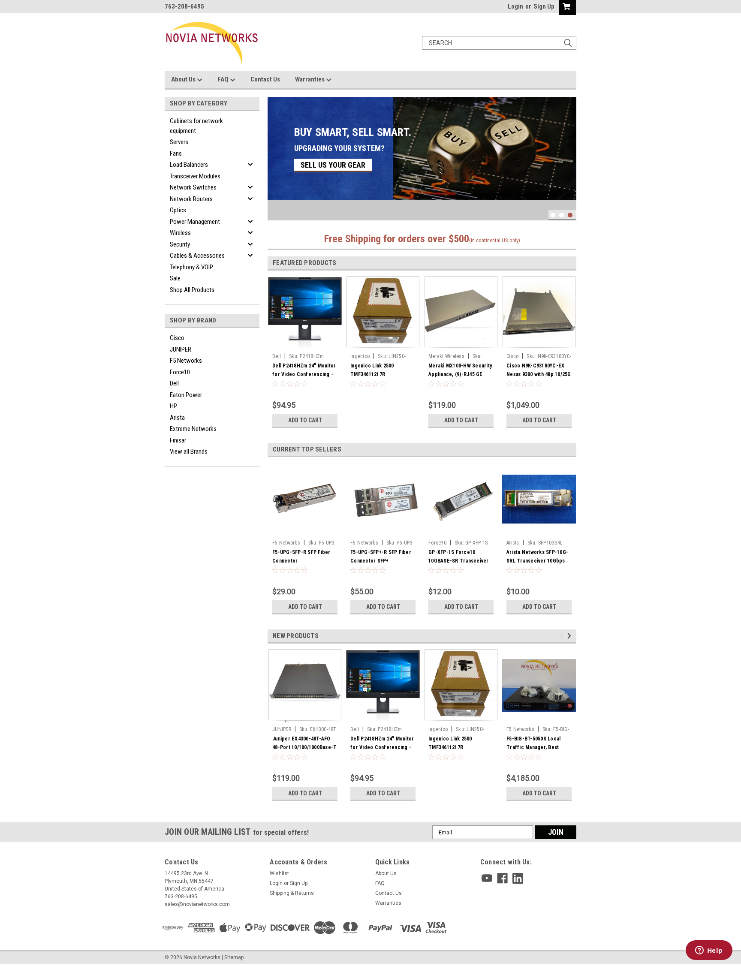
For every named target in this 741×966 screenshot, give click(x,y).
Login (515, 6)
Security (180, 244)
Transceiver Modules (195, 176)
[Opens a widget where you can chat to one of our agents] (708, 951)
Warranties (310, 79)
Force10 (180, 372)
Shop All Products (192, 290)
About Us (184, 79)
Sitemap (234, 957)
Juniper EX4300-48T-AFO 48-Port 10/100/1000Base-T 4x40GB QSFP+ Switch (304, 747)
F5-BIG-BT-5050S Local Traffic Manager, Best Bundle (533, 747)
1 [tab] (553, 215)
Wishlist (279, 873)
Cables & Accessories (197, 255)
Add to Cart (305, 420)
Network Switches (193, 187)
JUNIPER (180, 349)
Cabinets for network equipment (196, 126)
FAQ (223, 79)
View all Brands (189, 451)
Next (567, 152)
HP (173, 406)
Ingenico (360, 356)
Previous (276, 152)
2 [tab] (561, 215)
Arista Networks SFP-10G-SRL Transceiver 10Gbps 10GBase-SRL (537, 560)
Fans (176, 153)
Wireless (180, 233)
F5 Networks (186, 360)
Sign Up (543, 6)
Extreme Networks (193, 429)
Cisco (177, 338)
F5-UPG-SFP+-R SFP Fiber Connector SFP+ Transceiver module (380, 560)
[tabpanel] (422, 148)
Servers (179, 142)
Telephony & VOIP (191, 267)
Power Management (195, 222)
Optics (178, 210)
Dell (174, 383)
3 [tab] (570, 215)
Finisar (178, 440)
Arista (177, 417)
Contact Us (265, 79)
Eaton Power (186, 395)
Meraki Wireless (446, 356)
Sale (175, 278)
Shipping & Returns (292, 893)
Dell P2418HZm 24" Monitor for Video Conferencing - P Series (304, 374)
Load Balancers (189, 165)
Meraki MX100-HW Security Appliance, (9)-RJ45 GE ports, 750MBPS (460, 374)
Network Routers (191, 199)
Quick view (305, 529)
